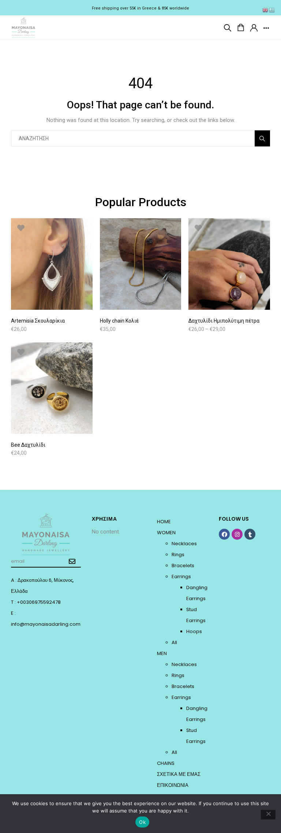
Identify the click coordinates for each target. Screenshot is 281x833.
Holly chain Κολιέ (119, 321)
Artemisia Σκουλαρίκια (38, 321)
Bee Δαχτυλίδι (28, 445)
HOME (164, 521)
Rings (178, 554)
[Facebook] (224, 534)
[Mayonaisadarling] (23, 26)
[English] (265, 10)
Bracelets (183, 565)
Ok (142, 822)
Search (262, 138)
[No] (268, 814)
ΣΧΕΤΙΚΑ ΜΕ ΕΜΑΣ (179, 774)
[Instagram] (237, 534)
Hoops (194, 631)
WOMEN (166, 532)
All (174, 642)
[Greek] (272, 10)
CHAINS (166, 763)
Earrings (181, 576)
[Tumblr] (249, 534)
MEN (162, 653)
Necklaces (184, 543)
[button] (227, 27)
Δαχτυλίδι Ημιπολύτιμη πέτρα (223, 321)
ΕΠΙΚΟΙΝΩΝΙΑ (172, 785)
